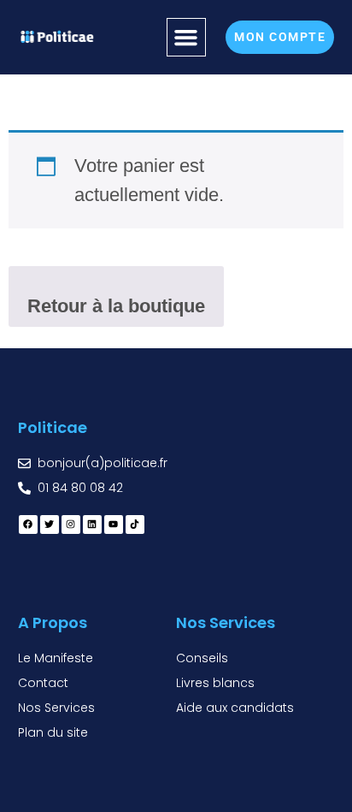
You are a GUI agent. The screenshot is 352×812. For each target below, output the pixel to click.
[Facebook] (28, 524)
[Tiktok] (135, 524)
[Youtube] (113, 524)
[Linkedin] (92, 524)
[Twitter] (49, 524)
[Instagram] (71, 524)
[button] (186, 37)
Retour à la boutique (116, 306)
